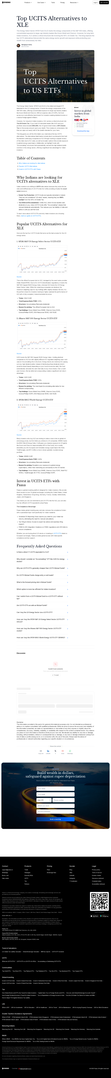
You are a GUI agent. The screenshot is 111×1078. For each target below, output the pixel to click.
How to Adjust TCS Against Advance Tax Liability (16, 997)
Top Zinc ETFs (53, 971)
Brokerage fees (51, 872)
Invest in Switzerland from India (42, 980)
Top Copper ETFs (77, 971)
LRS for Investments (16, 1007)
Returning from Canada (62, 1029)
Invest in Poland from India (24, 983)
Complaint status (96, 881)
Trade (26, 869)
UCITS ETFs (57, 533)
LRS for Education (29, 1007)
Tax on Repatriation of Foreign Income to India (51, 995)
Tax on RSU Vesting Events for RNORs (43, 1041)
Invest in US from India (8, 980)
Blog (71, 869)
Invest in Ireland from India (24, 980)
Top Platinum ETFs (28, 971)
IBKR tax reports (45, 951)
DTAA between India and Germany (68, 1019)
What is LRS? (5, 1007)
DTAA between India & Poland (29, 1019)
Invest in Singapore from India (93, 980)
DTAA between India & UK (79, 1017)
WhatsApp (5, 872)
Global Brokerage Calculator (31, 951)
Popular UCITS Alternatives (28, 166)
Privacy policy (96, 869)
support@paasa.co (7, 869)
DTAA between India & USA (20, 1017)
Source (19, 277)
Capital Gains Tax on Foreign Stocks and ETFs (51, 993)
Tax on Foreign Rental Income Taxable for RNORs (84, 1039)
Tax (26, 881)
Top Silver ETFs (17, 971)
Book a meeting (55, 819)
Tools (53, 2)
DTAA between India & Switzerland (60, 1017)
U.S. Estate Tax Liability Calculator (11, 951)
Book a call (5, 875)
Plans (48, 869)
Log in (95, 2)
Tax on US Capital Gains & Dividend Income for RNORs (52, 1039)
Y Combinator (73, 881)
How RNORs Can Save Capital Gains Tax (23, 1039)
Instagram (72, 878)
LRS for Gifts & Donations (101, 1007)
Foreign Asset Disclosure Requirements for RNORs (16, 1041)
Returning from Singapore (34, 1029)
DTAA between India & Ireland (97, 1017)
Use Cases (40, 2)
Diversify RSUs (29, 875)
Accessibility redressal (98, 884)
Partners (27, 884)
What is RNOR (6, 1039)
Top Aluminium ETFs (65, 971)
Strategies (27, 872)
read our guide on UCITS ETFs (31, 216)
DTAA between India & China (48, 1019)
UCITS (26, 878)
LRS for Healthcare (41, 1007)
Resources (73, 2)
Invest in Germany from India (41, 983)
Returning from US (7, 1029)
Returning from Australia (93, 1029)
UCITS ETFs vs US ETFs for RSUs (26, 961)
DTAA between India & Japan (10, 1019)
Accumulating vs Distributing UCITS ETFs (49, 961)
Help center (5, 878)
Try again (56, 675)
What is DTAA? (6, 1017)
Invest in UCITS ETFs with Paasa (29, 169)
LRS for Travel (53, 1007)
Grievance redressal (98, 878)
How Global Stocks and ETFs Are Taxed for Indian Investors (19, 993)
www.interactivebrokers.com (38, 1056)
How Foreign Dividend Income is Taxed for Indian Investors (19, 995)
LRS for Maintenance (65, 1007)
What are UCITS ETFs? (8, 961)
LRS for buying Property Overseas (82, 1007)
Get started (104, 2)
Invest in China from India (60, 980)
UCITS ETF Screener (58, 951)
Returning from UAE (19, 1029)
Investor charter (96, 875)
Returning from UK (49, 1029)
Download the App (83, 131)
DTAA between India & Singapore (39, 1017)
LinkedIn (72, 875)
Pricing (62, 2)
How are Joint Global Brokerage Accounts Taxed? (80, 993)
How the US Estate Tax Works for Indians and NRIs (80, 995)
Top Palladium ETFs (41, 971)
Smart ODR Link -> (7, 915)
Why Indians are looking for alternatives (32, 163)
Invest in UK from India (8, 983)
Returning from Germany (78, 1029)
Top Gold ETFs (6, 971)
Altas (71, 872)
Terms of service (97, 872)
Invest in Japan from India (76, 980)
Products (27, 2)
